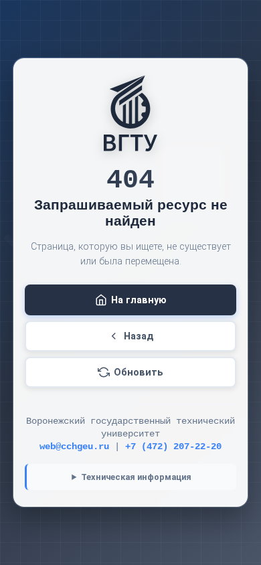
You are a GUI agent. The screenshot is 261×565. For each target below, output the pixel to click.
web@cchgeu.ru (74, 447)
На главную (139, 300)
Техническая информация (136, 477)
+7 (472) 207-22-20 (173, 447)
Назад (139, 336)
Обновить (138, 372)
